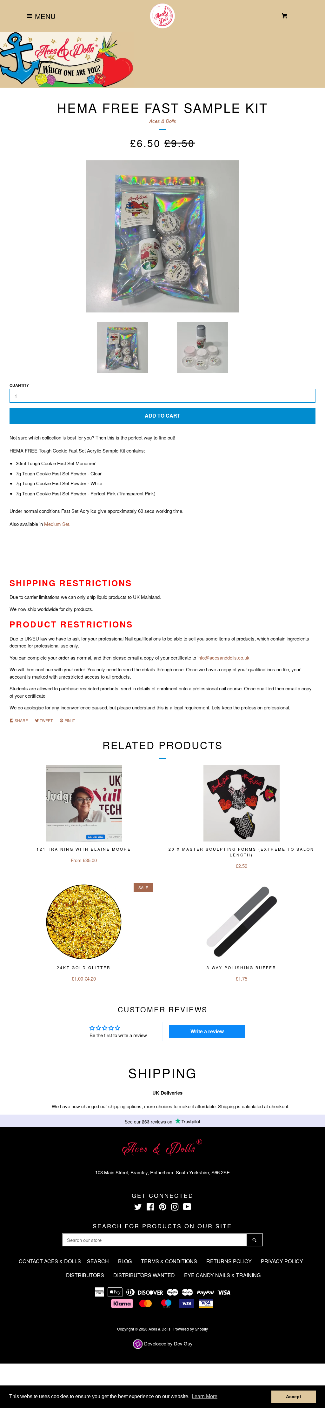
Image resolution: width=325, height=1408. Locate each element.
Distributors (85, 1275)
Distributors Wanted (144, 1275)
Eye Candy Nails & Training (222, 1275)
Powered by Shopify (190, 1328)
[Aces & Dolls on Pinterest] (163, 1207)
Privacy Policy (282, 1261)
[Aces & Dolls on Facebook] (150, 1207)
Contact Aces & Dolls (50, 1261)
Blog (125, 1261)
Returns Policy (229, 1261)
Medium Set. (57, 523)
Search (98, 1261)
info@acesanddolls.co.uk (223, 657)
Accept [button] (293, 1396)
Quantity (19, 385)
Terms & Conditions (169, 1261)
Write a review (207, 1031)
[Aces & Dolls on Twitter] (138, 1207)
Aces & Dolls (162, 120)
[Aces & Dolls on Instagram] (175, 1207)
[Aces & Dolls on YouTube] (187, 1207)
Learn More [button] (204, 1396)
